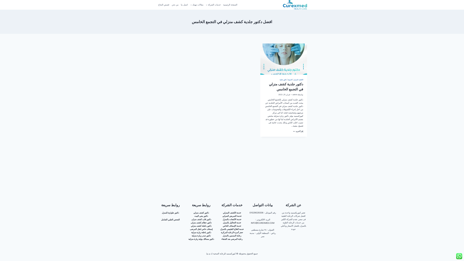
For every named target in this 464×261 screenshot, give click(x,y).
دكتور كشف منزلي (201, 212)
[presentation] (283, 59)
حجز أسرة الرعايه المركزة (232, 232)
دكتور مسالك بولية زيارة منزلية (201, 239)
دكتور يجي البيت (201, 216)
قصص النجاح (163, 5)
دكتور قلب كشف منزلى (201, 219)
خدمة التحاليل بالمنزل (232, 222)
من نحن (175, 5)
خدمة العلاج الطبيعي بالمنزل (232, 229)
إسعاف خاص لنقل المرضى (201, 229)
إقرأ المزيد (298, 131)
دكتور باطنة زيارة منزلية (201, 232)
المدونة (290, 80)
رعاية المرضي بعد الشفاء (232, 239)
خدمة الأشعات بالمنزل (232, 219)
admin (295, 95)
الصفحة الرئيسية (230, 5)
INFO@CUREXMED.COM (262, 223)
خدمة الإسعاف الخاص (232, 226)
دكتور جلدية (283, 80)
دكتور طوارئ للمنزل (170, 212)
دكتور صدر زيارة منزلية (201, 235)
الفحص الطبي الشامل (170, 219)
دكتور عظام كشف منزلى (201, 222)
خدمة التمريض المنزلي (232, 216)
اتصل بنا (184, 5)
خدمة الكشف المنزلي (232, 212)
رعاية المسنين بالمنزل (232, 235)
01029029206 (256, 212)
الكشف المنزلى (298, 80)
